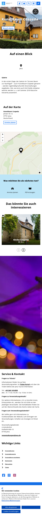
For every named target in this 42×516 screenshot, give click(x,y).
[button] (19, 3)
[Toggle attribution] (39, 172)
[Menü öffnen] (34, 3)
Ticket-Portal (25, 384)
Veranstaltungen (9, 451)
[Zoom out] (2, 137)
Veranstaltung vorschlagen (12, 457)
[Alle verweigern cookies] (31, 507)
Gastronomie (8, 460)
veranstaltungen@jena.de (11, 435)
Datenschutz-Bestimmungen (11, 501)
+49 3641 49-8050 (11, 390)
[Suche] (29, 3)
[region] (21, 153)
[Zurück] (18, 250)
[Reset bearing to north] (2, 140)
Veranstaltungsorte (10, 454)
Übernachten (8, 464)
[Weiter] (23, 250)
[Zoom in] (2, 134)
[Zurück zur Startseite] (7, 3)
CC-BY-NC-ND (41, 33)
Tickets (7, 467)
